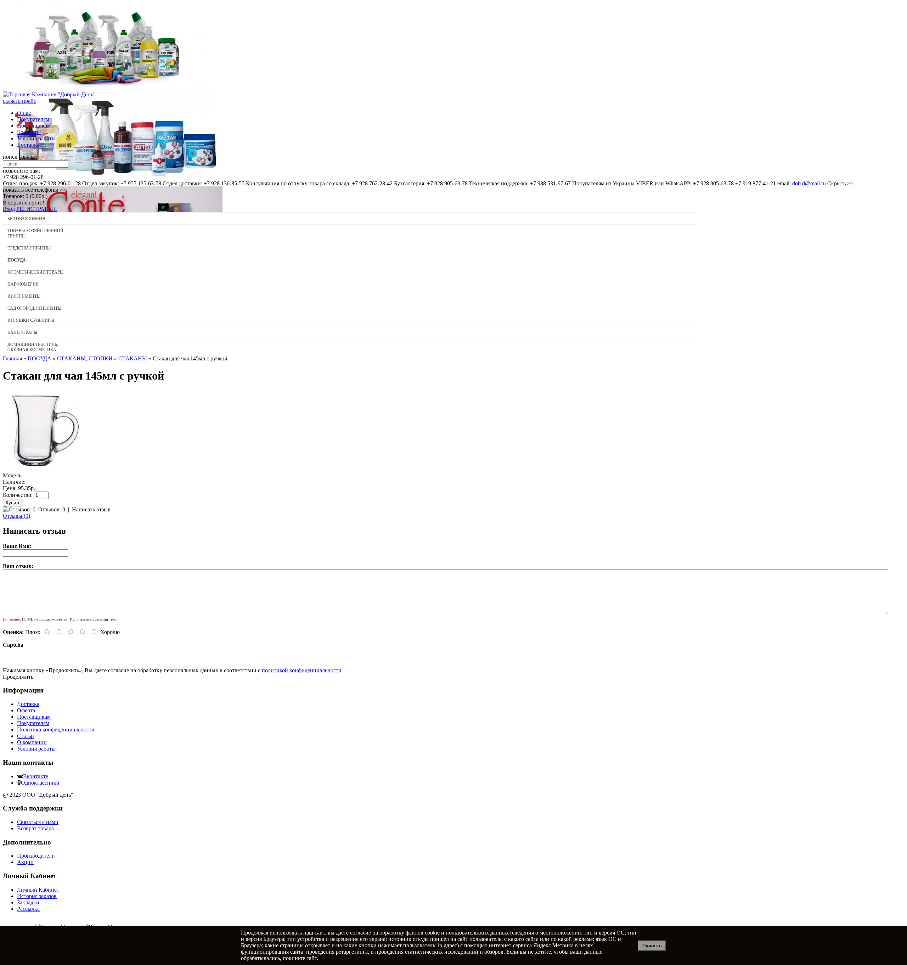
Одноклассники (40, 783)
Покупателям (33, 119)
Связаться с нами (37, 822)
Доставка (28, 145)
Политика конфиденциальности (56, 729)
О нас (24, 113)
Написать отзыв (91, 509)
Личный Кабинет (38, 890)
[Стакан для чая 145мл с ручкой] (43, 469)
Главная (12, 358)
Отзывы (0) (16, 516)
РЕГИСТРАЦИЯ (36, 209)
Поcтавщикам (34, 126)
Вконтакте (35, 776)
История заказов (37, 896)
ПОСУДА (39, 358)
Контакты (29, 132)
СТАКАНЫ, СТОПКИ (85, 358)
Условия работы (36, 138)
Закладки (28, 902)
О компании (32, 742)
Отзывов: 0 (51, 509)
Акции (25, 862)
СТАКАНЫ (132, 358)
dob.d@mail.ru (809, 183)
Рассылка (28, 909)
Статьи (25, 736)
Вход (9, 209)
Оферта (26, 710)
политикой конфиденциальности (302, 670)
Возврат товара (35, 828)
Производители (36, 856)
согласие (360, 933)
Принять (652, 945)
